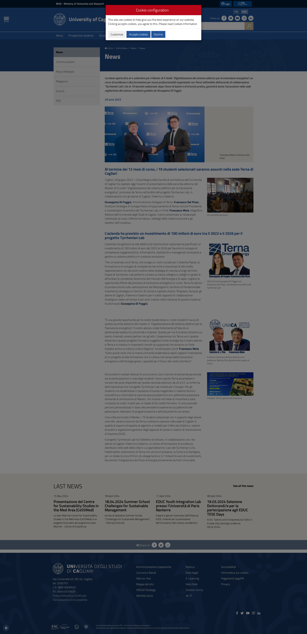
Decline (158, 34)
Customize (117, 34)
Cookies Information (185, 24)
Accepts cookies (138, 34)
